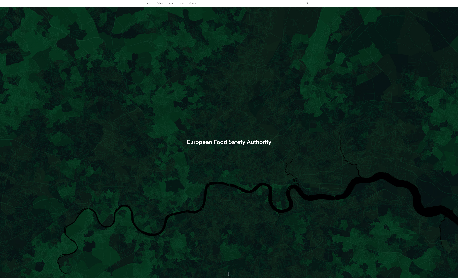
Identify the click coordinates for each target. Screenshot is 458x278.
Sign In (309, 3)
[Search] (300, 3)
